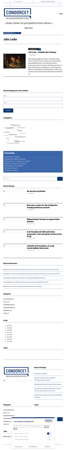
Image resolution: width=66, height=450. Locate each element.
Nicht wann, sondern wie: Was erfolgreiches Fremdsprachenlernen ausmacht (42, 206)
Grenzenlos (6, 310)
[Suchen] (60, 179)
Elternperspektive (8, 307)
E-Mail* (5, 102)
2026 (8, 325)
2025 (8, 328)
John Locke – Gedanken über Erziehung (42, 52)
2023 (8, 332)
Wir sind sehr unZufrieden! (36, 191)
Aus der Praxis (7, 299)
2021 (8, 337)
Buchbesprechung (8, 304)
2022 (8, 334)
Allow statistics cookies (21, 436)
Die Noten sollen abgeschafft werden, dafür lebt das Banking (27, 286)
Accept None (18, 446)
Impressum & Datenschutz (47, 1)
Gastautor (33, 54)
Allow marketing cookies (21, 439)
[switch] (49, 434)
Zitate (5, 313)
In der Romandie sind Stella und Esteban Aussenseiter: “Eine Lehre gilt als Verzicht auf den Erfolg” (44, 234)
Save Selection (33, 446)
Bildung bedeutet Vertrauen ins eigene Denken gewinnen (47, 384)
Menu (61, 14)
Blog (4, 302)
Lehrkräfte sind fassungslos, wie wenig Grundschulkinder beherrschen (40, 247)
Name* (5, 96)
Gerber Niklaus (6, 273)
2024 (8, 330)
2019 (8, 341)
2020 (8, 339)
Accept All (47, 446)
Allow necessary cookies (22, 433)
